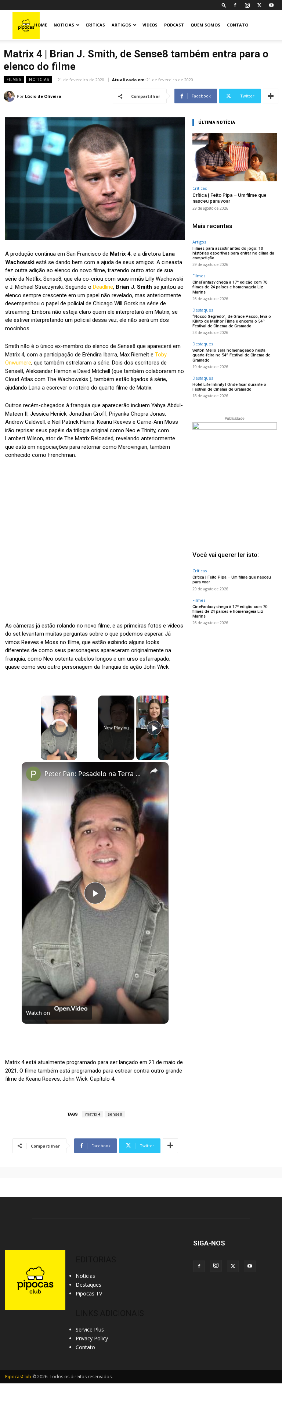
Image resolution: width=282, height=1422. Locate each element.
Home (40, 25)
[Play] (45, 755)
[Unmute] (54, 755)
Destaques (202, 310)
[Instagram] (247, 5)
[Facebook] (235, 5)
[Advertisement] (234, 678)
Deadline (103, 287)
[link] (33, 774)
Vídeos (150, 25)
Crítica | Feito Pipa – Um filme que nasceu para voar (229, 198)
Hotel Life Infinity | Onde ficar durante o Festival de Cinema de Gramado (229, 387)
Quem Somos (205, 25)
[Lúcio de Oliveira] (10, 96)
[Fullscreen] (72, 755)
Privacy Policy (92, 1338)
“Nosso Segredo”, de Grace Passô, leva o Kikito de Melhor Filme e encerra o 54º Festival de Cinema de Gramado (231, 321)
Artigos (121, 25)
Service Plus (90, 1329)
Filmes (14, 79)
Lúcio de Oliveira (43, 96)
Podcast (174, 25)
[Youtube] (271, 5)
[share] (153, 770)
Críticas (95, 25)
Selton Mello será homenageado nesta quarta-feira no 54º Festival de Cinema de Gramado (231, 355)
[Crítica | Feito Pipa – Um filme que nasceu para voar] (234, 157)
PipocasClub (18, 1376)
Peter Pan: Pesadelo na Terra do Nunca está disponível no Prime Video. (94, 773)
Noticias (39, 79)
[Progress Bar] (59, 751)
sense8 (115, 1114)
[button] (223, 5)
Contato (237, 25)
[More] (270, 96)
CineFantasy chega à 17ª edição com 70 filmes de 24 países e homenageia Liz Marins (229, 287)
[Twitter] (259, 5)
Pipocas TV (89, 1293)
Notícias (64, 25)
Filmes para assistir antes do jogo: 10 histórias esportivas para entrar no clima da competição (233, 253)
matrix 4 (92, 1114)
